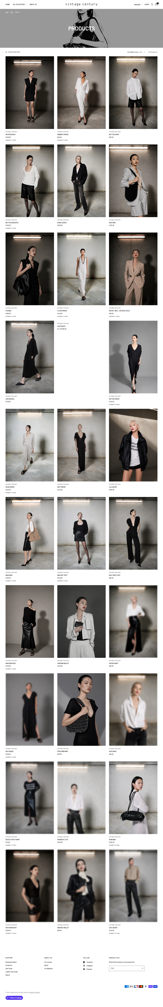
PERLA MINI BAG (62, 751)
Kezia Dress (10, 487)
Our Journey (48, 962)
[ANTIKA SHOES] (30, 92)
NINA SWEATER (11, 663)
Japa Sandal (10, 399)
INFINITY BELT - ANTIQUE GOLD (119, 311)
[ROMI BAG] (133, 797)
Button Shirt (114, 134)
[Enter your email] (142, 968)
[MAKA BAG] (30, 533)
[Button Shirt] (133, 92)
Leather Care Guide (12, 972)
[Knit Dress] (81, 445)
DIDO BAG (112, 222)
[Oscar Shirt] (133, 621)
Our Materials (48, 968)
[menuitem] (8, 4)
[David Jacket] (81, 180)
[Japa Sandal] (30, 357)
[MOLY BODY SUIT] (133, 533)
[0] (155, 4)
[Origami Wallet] (81, 621)
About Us (33, 4)
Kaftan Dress (114, 399)
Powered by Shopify (34, 992)
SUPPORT (9, 958)
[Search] (152, 4)
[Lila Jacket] (133, 445)
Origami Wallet (63, 663)
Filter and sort (14, 52)
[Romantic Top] (81, 797)
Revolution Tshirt (13, 839)
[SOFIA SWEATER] (30, 885)
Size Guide (9, 968)
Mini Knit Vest (62, 575)
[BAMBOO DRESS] (81, 92)
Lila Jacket (113, 487)
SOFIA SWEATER (11, 927)
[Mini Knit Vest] (81, 533)
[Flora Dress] (81, 269)
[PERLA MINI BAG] (81, 709)
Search (8, 975)
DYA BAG (8, 311)
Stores (46, 965)
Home (8, 4)
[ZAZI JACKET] (133, 885)
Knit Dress (61, 487)
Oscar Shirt (113, 663)
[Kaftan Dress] (133, 357)
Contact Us (9, 965)
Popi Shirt (113, 751)
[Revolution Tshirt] (30, 797)
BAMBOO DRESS (62, 134)
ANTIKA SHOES (10, 134)
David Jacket (62, 222)
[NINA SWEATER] (30, 621)
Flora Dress (62, 311)
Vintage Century (11, 131)
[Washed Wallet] (81, 885)
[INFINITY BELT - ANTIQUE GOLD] (133, 269)
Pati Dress (9, 751)
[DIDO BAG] (133, 180)
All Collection (19, 4)
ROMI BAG (112, 839)
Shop (11, 12)
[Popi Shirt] (133, 709)
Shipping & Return (11, 962)
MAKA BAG (9, 575)
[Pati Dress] (30, 709)
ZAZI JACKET (113, 927)
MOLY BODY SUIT (114, 575)
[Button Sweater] (30, 180)
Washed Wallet (63, 927)
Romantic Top (62, 839)
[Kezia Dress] (30, 445)
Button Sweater (12, 222)
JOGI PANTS (61, 326)
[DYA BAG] (30, 269)
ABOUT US (48, 958)
